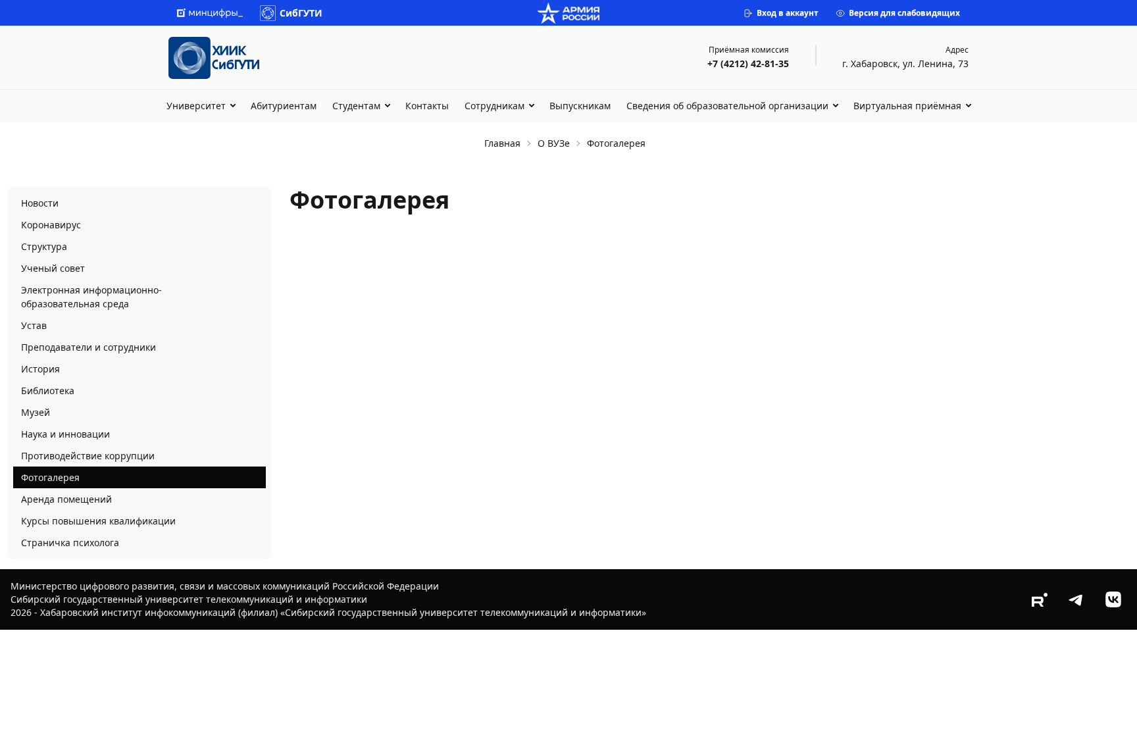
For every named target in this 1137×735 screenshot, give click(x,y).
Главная (502, 143)
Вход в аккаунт (788, 12)
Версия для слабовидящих (904, 12)
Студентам (356, 105)
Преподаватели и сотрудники (88, 347)
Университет (196, 105)
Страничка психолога (70, 542)
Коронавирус (51, 224)
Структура (44, 246)
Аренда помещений (66, 499)
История (40, 369)
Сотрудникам (494, 105)
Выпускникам (580, 105)
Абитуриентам (283, 105)
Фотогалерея (50, 477)
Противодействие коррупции (88, 455)
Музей (35, 412)
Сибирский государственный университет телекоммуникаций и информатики (189, 599)
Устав (34, 325)
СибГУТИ (301, 13)
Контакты (427, 105)
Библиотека (47, 390)
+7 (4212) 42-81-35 (748, 63)
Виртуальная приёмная (907, 105)
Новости (40, 203)
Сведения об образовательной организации (727, 105)
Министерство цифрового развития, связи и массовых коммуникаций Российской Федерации (225, 586)
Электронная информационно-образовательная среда (91, 297)
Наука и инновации (65, 434)
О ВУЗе (554, 143)
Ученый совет (53, 268)
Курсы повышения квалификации (98, 521)
